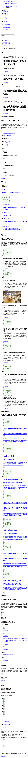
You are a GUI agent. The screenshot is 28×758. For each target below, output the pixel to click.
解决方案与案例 (7, 135)
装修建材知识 (6, 24)
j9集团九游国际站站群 (9, 1)
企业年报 (5, 142)
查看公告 (3, 680)
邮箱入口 (5, 11)
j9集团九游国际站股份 (12, 3)
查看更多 (5, 71)
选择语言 (5, 14)
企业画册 (5, 145)
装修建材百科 (6, 27)
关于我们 (5, 21)
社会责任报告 (6, 141)
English (8, 19)
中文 (7, 16)
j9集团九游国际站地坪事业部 (13, 6)
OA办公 (5, 10)
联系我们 (5, 29)
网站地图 (3, 756)
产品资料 (5, 144)
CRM (4, 13)
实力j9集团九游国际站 (9, 133)
